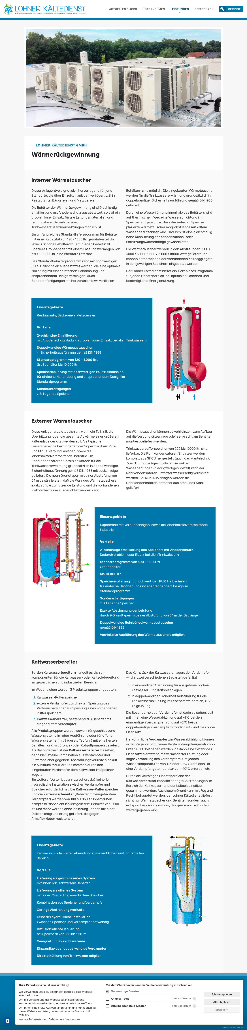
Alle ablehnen (221, 1002)
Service (234, 9)
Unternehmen (153, 9)
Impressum (72, 1019)
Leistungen (180, 9)
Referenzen (204, 9)
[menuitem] (123, 9)
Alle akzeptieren (222, 994)
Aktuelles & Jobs (123, 9)
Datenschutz (56, 1019)
